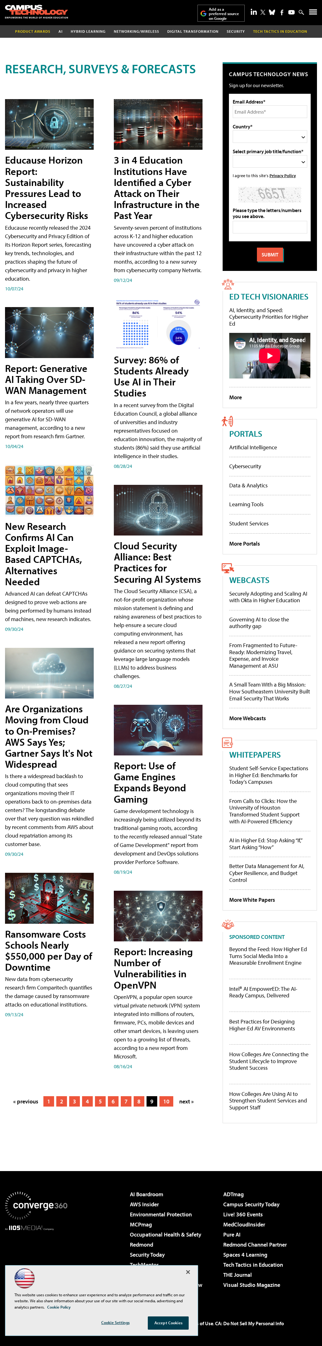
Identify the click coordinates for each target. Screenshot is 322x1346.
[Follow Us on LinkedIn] (254, 11)
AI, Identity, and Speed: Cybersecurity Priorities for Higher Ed (268, 316)
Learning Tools (246, 504)
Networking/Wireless (136, 31)
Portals (245, 433)
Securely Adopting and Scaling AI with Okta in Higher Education (268, 597)
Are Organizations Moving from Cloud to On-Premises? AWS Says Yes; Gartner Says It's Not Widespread (48, 736)
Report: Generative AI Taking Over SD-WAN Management (46, 379)
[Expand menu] (313, 13)
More (235, 397)
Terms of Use (199, 1323)
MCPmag (141, 1224)
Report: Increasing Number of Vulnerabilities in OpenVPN (153, 968)
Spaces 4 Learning (245, 1254)
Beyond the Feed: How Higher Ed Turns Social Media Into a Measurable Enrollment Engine (268, 956)
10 (166, 1101)
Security (236, 31)
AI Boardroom (146, 1194)
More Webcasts (247, 718)
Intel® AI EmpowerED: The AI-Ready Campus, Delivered (263, 992)
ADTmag (233, 1194)
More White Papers (252, 899)
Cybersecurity (245, 466)
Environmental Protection (161, 1214)
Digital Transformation (193, 31)
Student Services (249, 523)
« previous (25, 1101)
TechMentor (144, 1264)
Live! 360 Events (243, 1214)
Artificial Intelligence (253, 447)
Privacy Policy (282, 175)
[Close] (188, 1272)
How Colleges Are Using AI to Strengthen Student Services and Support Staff (268, 1101)
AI (60, 31)
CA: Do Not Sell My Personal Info (249, 1323)
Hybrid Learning (88, 31)
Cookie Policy (59, 1307)
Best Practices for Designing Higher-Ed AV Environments (262, 1025)
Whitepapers (255, 754)
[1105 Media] (36, 1263)
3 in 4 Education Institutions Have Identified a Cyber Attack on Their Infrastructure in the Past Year (157, 188)
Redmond (141, 1244)
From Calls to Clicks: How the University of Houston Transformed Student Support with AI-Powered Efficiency (264, 811)
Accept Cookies (168, 1322)
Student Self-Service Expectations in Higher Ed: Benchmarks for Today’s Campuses (268, 775)
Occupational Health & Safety (165, 1234)
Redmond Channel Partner (255, 1244)
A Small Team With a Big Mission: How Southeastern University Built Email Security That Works (269, 691)
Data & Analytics (248, 485)
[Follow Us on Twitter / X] (262, 12)
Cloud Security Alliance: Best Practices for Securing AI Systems (157, 562)
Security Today (147, 1254)
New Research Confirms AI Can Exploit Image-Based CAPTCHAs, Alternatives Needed (43, 554)
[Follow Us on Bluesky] (272, 12)
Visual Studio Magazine (251, 1284)
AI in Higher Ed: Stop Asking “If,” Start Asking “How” (265, 844)
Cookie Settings (115, 1322)
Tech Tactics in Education (253, 1264)
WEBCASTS (249, 579)
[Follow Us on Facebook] (282, 12)
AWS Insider (144, 1204)
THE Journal (237, 1274)
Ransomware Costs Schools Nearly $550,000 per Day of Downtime (48, 950)
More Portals (244, 543)
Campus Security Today (251, 1204)
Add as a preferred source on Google (224, 13)
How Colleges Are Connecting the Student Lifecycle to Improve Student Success (268, 1061)
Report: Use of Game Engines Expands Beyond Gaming (150, 782)
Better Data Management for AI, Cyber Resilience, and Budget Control (266, 872)
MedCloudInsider (244, 1224)
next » (186, 1101)
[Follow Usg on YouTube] (291, 12)
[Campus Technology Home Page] (36, 11)
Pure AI (232, 1234)
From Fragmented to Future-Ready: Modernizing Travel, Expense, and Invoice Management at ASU (263, 655)
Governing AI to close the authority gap (259, 623)
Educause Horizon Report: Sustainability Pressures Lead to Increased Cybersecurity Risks (46, 188)
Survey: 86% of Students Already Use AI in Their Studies (151, 376)
